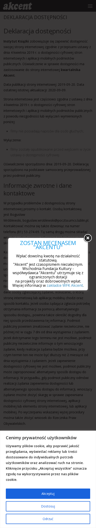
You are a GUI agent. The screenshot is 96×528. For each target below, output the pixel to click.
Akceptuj (48, 493)
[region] (48, 479)
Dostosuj (48, 506)
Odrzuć (48, 519)
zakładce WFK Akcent (65, 285)
